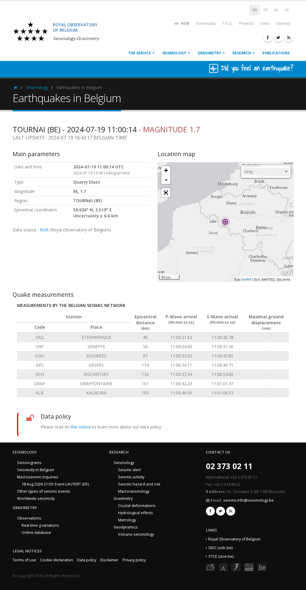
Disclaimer (109, 560)
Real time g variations (40, 525)
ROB (184, 23)
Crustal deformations (137, 505)
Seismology (174, 53)
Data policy (86, 560)
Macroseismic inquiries (37, 477)
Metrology (127, 520)
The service (139, 53)
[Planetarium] (210, 566)
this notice (81, 427)
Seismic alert (129, 469)
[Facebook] (267, 37)
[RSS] (288, 37)
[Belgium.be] (261, 566)
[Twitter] (278, 37)
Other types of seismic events (43, 491)
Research (241, 53)
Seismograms (29, 462)
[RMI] (236, 566)
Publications (276, 53)
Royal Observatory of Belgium (234, 539)
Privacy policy (134, 560)
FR (265, 10)
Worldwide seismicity (36, 498)
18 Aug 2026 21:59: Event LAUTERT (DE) (55, 484)
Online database (36, 532)
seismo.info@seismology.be (248, 500)
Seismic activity (131, 477)
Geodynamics (126, 527)
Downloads (206, 23)
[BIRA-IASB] (223, 566)
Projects (246, 23)
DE (287, 10)
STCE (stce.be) (220, 556)
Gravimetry (209, 53)
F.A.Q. (227, 23)
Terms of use (24, 560)
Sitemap (283, 23)
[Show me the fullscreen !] (165, 192)
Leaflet (246, 278)
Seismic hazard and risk (139, 484)
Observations (29, 518)
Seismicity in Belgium (35, 469)
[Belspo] (248, 566)
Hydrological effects (135, 512)
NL (276, 10)
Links (264, 23)
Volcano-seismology (136, 534)
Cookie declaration (56, 560)
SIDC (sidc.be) (220, 547)
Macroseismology (133, 491)
